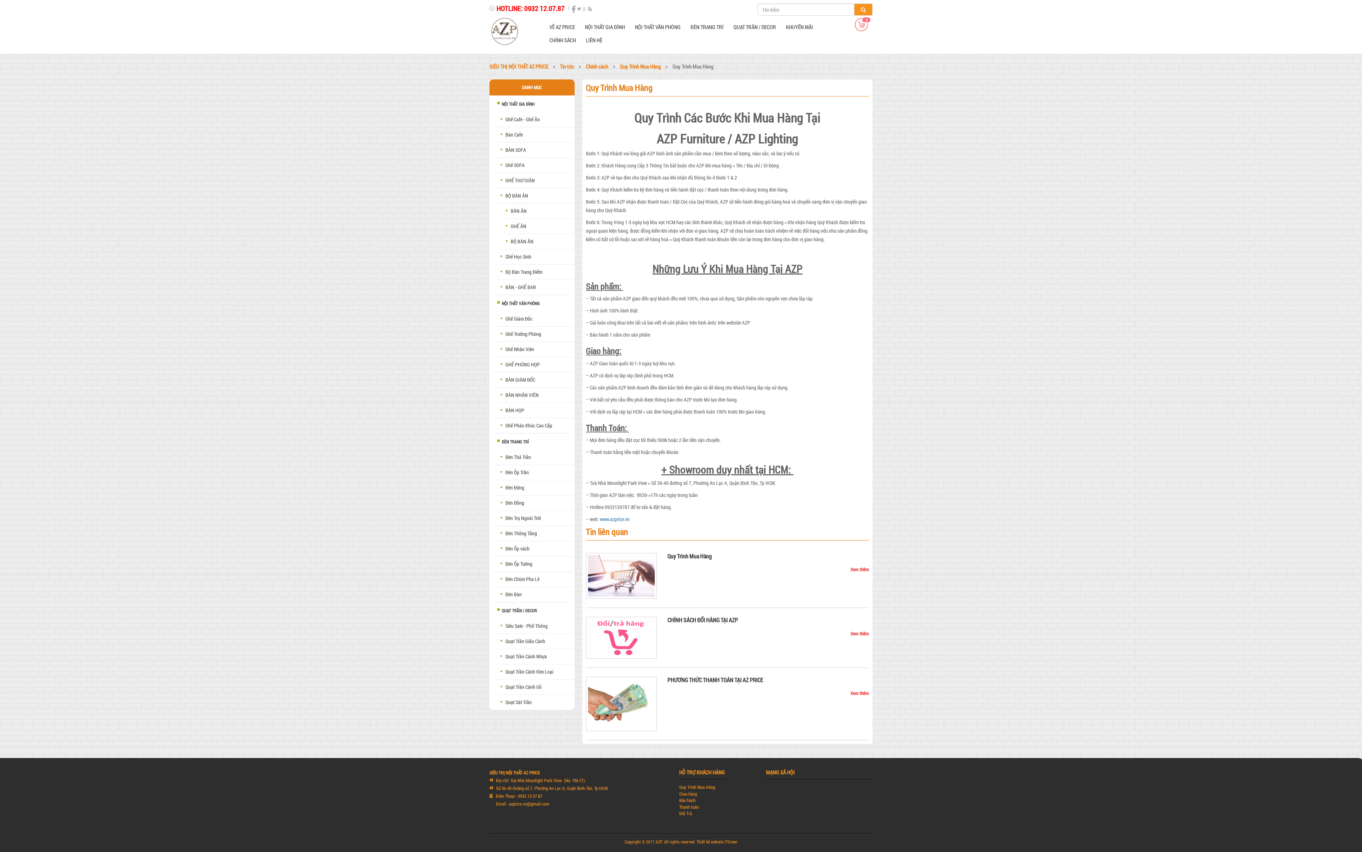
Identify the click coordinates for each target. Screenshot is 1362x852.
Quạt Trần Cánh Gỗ (523, 687)
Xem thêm (860, 569)
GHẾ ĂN (518, 226)
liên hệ (594, 40)
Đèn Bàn (513, 594)
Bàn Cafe (514, 134)
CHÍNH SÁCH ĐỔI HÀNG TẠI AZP (703, 620)
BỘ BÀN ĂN (516, 195)
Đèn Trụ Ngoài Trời (523, 518)
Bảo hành (687, 800)
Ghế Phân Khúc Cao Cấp (528, 425)
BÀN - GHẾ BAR (520, 287)
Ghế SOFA (515, 165)
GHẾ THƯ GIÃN (520, 180)
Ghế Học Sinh (518, 256)
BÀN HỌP (514, 410)
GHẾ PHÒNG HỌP (522, 364)
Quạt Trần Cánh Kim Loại (529, 671)
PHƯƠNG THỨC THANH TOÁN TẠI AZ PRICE (715, 680)
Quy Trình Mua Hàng (690, 556)
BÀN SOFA (515, 149)
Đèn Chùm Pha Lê (522, 579)
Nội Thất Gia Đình (605, 27)
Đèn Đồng (514, 502)
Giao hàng (688, 794)
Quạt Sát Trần (518, 702)
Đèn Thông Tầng (521, 533)
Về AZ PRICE (562, 27)
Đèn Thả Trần (518, 457)
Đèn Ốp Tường (518, 563)
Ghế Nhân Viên (519, 349)
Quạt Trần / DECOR (754, 27)
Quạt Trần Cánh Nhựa (526, 656)
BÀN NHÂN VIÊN (522, 395)
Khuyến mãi (799, 27)
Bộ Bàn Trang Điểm (523, 272)
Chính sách (562, 40)
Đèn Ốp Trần (517, 472)
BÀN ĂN (519, 211)
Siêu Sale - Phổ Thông (526, 626)
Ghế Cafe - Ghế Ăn (522, 119)
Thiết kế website (710, 842)
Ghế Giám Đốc (518, 318)
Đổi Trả (685, 813)
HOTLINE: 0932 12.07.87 (531, 8)
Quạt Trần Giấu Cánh (525, 641)
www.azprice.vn (615, 519)
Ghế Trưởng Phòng (523, 334)
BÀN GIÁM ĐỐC (520, 379)
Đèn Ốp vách (517, 548)
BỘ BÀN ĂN (522, 241)
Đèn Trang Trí (707, 27)
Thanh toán (689, 807)
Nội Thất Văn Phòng (658, 27)
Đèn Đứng (514, 487)
